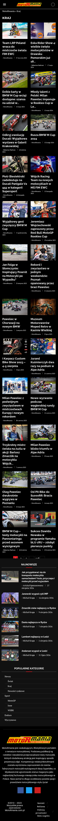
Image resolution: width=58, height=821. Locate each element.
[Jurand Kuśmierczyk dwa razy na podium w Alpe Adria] (43, 346)
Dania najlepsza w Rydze (34, 622)
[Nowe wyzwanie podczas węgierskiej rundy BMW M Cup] (43, 386)
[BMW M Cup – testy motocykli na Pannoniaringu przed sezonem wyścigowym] (15, 519)
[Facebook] (20, 790)
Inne (10, 705)
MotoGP (12, 700)
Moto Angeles (43, 815)
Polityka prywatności (41, 811)
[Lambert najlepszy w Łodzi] (10, 641)
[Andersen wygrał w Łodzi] (10, 655)
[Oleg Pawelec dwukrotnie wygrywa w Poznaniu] (15, 479)
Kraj (6, 18)
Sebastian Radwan (38, 65)
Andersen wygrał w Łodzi (34, 651)
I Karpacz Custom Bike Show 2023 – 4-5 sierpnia (14, 362)
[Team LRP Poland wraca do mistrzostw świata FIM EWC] (15, 30)
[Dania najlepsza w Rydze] (10, 626)
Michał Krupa (29, 597)
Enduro (8, 715)
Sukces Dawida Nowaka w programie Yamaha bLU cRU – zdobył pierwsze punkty (43, 539)
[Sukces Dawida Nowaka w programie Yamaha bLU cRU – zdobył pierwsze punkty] (43, 519)
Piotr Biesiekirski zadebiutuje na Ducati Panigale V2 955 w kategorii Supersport (14, 184)
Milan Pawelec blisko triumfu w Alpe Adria (41, 448)
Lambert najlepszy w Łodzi (35, 636)
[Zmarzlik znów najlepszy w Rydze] (10, 612)
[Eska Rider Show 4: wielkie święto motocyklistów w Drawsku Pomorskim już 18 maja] (43, 30)
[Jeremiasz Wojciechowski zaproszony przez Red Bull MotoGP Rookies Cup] (43, 209)
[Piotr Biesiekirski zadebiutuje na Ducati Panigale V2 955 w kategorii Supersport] (15, 164)
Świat (10, 681)
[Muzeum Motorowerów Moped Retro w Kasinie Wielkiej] (43, 307)
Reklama (41, 806)
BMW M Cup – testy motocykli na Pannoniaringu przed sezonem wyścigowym (14, 539)
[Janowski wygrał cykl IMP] (10, 598)
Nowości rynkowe (16, 691)
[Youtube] (37, 790)
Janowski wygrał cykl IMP (35, 594)
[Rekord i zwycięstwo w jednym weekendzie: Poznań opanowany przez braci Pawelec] (43, 252)
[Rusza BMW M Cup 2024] (43, 122)
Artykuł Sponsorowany (33, 585)
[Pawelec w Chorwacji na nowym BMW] (15, 307)
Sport (7, 695)
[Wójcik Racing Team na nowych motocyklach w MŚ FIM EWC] (43, 164)
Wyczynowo (10, 719)
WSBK (11, 710)
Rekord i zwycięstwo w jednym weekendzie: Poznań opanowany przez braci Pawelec (42, 276)
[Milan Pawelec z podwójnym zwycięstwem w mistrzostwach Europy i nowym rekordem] (15, 386)
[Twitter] (29, 790)
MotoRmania (8, 11)
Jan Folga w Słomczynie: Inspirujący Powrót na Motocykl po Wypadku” (14, 272)
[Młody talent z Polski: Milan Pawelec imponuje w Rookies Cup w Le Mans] (43, 79)
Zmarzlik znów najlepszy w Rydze (39, 608)
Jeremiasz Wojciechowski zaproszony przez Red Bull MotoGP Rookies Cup (42, 229)
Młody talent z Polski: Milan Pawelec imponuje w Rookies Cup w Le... (43, 99)
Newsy (8, 676)
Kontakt (41, 803)
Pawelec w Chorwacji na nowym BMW (11, 322)
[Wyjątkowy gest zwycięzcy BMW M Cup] (15, 209)
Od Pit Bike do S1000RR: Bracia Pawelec (41, 495)
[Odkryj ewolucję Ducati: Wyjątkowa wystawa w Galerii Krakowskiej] (15, 122)
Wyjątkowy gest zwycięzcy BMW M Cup (14, 225)
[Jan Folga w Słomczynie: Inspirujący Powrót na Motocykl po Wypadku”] (15, 252)
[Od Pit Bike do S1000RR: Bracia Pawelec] (43, 479)
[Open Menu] (4, 4)
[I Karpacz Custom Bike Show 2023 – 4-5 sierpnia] (15, 346)
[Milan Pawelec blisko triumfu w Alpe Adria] (43, 433)
